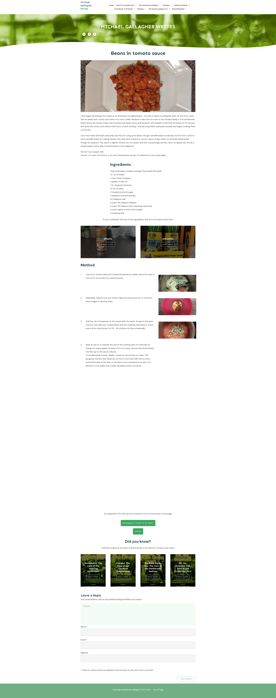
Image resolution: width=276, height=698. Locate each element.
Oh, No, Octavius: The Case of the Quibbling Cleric (182, 567)
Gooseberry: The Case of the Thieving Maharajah (93, 567)
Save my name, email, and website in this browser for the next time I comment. (118, 670)
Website (84, 652)
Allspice (108, 238)
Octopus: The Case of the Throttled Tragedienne (123, 567)
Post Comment (186, 679)
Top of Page (158, 689)
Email (84, 640)
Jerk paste (168, 238)
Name (84, 626)
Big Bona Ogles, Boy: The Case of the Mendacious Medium (153, 567)
